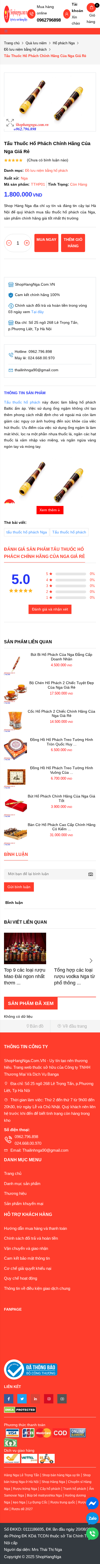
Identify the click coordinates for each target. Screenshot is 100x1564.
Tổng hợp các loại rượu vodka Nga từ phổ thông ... (74, 976)
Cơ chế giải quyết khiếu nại (27, 1268)
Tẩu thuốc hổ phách (22, 402)
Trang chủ (11, 43)
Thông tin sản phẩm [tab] (25, 393)
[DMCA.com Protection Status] (50, 1409)
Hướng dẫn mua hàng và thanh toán (35, 1228)
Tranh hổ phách (74, 1489)
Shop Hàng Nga (53, 1482)
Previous (9, 960)
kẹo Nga (19, 1502)
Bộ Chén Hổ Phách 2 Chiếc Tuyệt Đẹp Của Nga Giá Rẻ (61, 685)
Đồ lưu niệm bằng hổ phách (25, 49)
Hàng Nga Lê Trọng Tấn (21, 1475)
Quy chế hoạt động (20, 1278)
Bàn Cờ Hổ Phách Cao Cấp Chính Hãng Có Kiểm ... (61, 827)
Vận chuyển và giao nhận (26, 1248)
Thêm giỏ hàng (73, 242)
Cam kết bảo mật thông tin (27, 1258)
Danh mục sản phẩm (22, 1183)
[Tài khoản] (67, 14)
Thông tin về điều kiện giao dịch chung (37, 1288)
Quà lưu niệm (36, 43)
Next (90, 960)
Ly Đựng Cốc (37, 1502)
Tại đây (37, 312)
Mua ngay (46, 239)
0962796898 (49, 20)
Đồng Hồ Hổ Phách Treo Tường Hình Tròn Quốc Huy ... (61, 741)
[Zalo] (92, 1518)
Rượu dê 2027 (22, 1509)
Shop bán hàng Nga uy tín (61, 1475)
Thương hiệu (15, 1193)
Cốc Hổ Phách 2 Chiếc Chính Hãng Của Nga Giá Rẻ (61, 713)
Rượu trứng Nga (25, 1489)
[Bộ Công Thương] (30, 1369)
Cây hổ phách (50, 1489)
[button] (25, 1026)
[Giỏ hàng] (91, 7)
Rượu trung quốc (62, 1502)
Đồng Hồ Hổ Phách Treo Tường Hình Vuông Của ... (61, 770)
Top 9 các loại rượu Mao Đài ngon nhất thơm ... (24, 976)
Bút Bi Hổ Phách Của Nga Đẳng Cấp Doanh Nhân (61, 656)
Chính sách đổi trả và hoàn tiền (31, 1238)
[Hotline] (92, 1533)
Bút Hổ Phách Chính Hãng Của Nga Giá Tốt (61, 798)
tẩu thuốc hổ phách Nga (26, 532)
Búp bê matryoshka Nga (44, 1495)
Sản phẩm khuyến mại (23, 1203)
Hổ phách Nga (64, 43)
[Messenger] (92, 1503)
